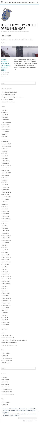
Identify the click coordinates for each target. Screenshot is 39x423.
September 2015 (6, 262)
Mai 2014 (4, 288)
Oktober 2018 (5, 194)
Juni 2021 (5, 134)
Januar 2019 (5, 189)
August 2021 (5, 131)
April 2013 (5, 317)
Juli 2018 (4, 201)
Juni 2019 (5, 180)
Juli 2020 (4, 148)
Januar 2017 (5, 233)
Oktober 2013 (5, 303)
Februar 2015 (5, 274)
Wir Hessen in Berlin (7, 99)
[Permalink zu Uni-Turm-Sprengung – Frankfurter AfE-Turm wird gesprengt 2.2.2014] (19, 52)
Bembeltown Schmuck (8, 337)
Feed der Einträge (7, 358)
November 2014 (6, 279)
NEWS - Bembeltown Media (31, 46)
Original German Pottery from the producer (13, 97)
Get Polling (5, 382)
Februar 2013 (5, 322)
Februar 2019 (5, 187)
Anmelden (5, 355)
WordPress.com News (8, 394)
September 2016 (6, 240)
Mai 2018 (4, 206)
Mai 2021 (4, 136)
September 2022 (6, 122)
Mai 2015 (4, 269)
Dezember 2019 (6, 165)
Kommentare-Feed (7, 360)
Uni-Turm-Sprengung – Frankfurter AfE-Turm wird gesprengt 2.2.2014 (5, 64)
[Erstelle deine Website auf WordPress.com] (19, 2)
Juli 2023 (4, 110)
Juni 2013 (5, 312)
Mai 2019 (4, 182)
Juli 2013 (4, 310)
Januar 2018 (5, 213)
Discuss (4, 377)
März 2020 (5, 158)
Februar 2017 (5, 230)
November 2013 (6, 300)
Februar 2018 (5, 211)
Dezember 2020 (6, 144)
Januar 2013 (5, 324)
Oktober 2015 (5, 259)
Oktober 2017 (5, 216)
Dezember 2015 (6, 257)
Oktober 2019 (5, 170)
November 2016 (6, 235)
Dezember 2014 (6, 276)
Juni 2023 (5, 112)
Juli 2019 (4, 177)
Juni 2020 (5, 151)
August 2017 (5, 221)
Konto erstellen (6, 353)
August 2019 (5, 175)
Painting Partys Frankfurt (8, 94)
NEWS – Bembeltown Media (9, 345)
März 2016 (5, 252)
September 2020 (6, 146)
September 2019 (6, 173)
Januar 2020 (5, 163)
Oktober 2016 (5, 238)
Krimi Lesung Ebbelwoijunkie (10, 92)
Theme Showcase (7, 389)
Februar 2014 (5, 293)
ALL (3, 333)
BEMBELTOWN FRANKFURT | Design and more (19, 27)
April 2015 (5, 271)
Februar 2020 (5, 160)
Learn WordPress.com (8, 387)
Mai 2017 (4, 226)
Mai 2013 (4, 315)
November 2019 (6, 168)
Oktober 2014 (5, 281)
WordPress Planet (7, 391)
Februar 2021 (5, 139)
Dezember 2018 (6, 192)
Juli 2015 (4, 267)
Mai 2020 (4, 153)
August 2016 (5, 242)
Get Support (5, 384)
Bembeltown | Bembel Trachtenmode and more (14, 340)
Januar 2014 (5, 295)
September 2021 (6, 129)
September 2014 (6, 283)
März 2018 (5, 209)
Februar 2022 (5, 124)
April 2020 (5, 156)
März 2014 (5, 291)
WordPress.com (6, 363)
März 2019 (5, 185)
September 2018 (6, 197)
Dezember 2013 (6, 298)
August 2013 (5, 308)
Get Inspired (5, 379)
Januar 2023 (5, 119)
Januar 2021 (5, 141)
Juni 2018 (5, 204)
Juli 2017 (4, 223)
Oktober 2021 (5, 127)
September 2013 (6, 305)
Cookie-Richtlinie (15, 415)
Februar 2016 (5, 255)
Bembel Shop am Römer (8, 102)
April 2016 (5, 250)
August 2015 (5, 264)
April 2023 (5, 115)
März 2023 (5, 117)
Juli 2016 (4, 245)
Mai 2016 (4, 247)
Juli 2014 (4, 286)
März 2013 (5, 320)
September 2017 (6, 218)
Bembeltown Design (7, 335)
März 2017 (5, 228)
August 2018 (5, 199)
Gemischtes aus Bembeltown (19, 46)
